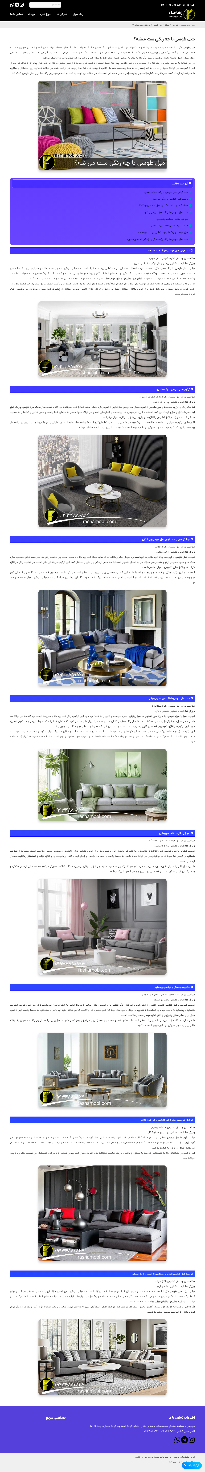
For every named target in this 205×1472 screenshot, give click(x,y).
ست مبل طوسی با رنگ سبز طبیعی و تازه (166, 212)
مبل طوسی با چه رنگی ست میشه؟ (147, 25)
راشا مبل (78, 14)
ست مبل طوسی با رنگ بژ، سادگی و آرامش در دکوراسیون (158, 239)
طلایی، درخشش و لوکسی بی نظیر (170, 226)
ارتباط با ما (193, 1465)
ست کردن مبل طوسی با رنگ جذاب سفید (166, 192)
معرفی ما (62, 14)
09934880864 (180, 5)
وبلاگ (31, 14)
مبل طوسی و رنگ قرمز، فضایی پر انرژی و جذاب (163, 232)
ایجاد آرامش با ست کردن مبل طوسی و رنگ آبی (163, 205)
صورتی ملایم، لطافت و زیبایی (172, 219)
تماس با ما (16, 14)
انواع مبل (45, 14)
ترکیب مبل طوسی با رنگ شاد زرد (170, 199)
